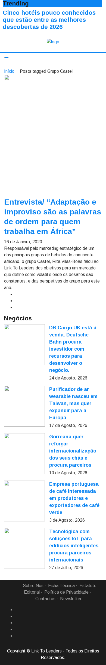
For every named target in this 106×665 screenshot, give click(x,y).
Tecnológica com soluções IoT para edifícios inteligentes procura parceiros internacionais (73, 546)
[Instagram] (17, 629)
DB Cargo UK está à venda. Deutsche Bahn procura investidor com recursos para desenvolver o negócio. (72, 349)
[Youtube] (17, 636)
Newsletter (71, 598)
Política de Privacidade (66, 592)
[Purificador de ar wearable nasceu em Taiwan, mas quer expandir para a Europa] (24, 406)
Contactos (45, 598)
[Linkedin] (17, 616)
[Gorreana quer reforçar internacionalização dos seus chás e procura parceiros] (24, 453)
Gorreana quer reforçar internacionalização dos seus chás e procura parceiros (72, 451)
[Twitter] (17, 623)
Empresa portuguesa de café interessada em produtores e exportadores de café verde (74, 498)
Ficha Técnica (61, 585)
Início (9, 71)
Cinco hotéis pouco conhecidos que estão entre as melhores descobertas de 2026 (49, 19)
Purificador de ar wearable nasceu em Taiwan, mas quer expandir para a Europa (73, 403)
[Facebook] (17, 610)
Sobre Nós (33, 585)
